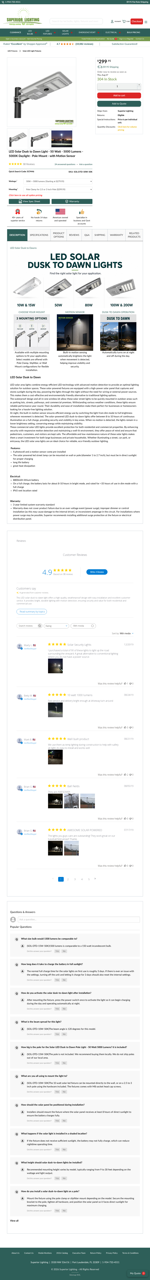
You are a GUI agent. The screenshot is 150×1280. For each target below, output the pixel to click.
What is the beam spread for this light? (41, 1022)
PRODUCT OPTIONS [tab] (58, 235)
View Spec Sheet (31, 201)
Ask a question (85, 164)
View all (14, 1221)
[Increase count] (139, 84)
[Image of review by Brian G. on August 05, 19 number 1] (55, 801)
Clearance (15, 33)
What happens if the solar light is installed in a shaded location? (54, 1133)
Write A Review (97, 572)
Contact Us (140, 39)
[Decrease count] (139, 88)
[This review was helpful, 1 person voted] (125, 683)
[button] (75, 44)
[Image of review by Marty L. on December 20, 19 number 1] (55, 666)
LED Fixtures (47, 32)
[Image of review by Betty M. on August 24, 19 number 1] (55, 710)
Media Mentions (45, 1253)
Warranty (74, 201)
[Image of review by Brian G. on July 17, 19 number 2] (71, 848)
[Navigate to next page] (96, 878)
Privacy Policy (112, 1253)
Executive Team (79, 1253)
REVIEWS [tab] (74, 235)
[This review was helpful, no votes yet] (125, 818)
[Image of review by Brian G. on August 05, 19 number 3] (87, 801)
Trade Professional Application (93, 39)
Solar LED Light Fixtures (32, 51)
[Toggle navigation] (145, 22)
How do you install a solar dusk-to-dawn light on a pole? (50, 1191)
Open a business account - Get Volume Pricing (24, 39)
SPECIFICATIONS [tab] (39, 235)
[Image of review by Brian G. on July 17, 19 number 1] (55, 848)
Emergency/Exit (87, 33)
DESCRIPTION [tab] (17, 235)
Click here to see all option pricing (25, 195)
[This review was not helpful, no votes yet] (130, 683)
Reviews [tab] (21, 541)
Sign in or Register (126, 39)
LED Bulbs (30, 32)
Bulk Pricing (133, 33)
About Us (15, 1253)
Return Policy (95, 1253)
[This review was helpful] (125, 727)
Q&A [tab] (87, 235)
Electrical (111, 33)
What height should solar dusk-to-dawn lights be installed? (51, 1162)
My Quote (111, 39)
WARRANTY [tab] (116, 235)
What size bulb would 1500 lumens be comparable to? (49, 939)
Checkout (137, 21)
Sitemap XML (75, 1275)
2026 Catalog (62, 1253)
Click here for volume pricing (127, 128)
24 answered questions (65, 164)
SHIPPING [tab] (99, 235)
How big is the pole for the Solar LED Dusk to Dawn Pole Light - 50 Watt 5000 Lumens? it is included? (74, 1047)
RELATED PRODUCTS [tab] (134, 235)
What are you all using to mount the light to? (44, 1076)
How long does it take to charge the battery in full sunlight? (52, 964)
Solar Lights (65, 32)
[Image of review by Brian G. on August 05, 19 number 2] (71, 801)
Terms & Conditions (130, 1253)
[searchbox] (27, 625)
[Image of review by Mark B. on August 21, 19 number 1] (55, 757)
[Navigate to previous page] (54, 878)
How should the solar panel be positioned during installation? (53, 1105)
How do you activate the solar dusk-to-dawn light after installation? (56, 993)
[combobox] (56, 625)
